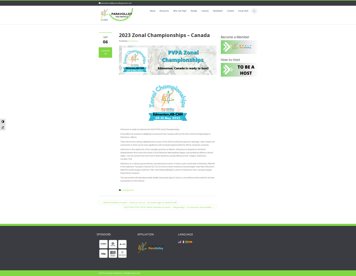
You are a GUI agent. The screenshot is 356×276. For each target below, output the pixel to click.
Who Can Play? (179, 10)
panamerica (133, 41)
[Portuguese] (187, 241)
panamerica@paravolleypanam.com (116, 3)
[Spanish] (190, 241)
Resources (164, 10)
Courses (205, 10)
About (152, 10)
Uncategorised (127, 190)
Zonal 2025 (243, 10)
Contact (230, 10)
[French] (183, 241)
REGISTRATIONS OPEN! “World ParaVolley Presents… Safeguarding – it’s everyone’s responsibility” (169, 207)
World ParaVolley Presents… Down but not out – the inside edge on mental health (139, 202)
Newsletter (218, 10)
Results (194, 10)
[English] (180, 241)
